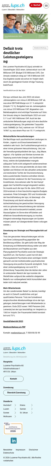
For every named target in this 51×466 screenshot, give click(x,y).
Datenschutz (8, 453)
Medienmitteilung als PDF (14, 327)
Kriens (22, 405)
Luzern (6, 409)
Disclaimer (33, 450)
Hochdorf (7, 405)
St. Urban (24, 413)
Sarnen (23, 409)
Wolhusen (7, 416)
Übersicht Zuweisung (16, 393)
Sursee (6, 413)
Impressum (20, 450)
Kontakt (13, 379)
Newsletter (7, 450)
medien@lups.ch (18, 333)
